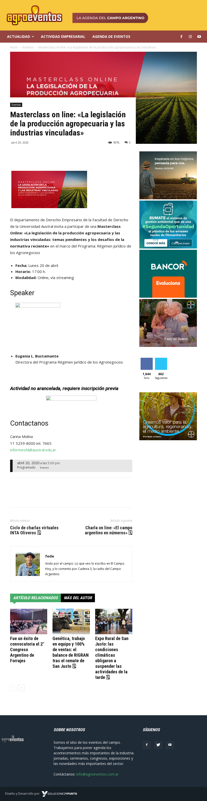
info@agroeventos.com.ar (97, 774)
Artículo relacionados (35, 597)
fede (49, 556)
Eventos (16, 104)
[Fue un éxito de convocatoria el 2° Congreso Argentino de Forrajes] (28, 621)
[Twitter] (158, 745)
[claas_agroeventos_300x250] (168, 198)
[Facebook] (147, 745)
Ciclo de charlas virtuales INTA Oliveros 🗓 (34, 530)
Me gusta (146, 361)
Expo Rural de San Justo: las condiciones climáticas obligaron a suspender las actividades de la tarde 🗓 (111, 658)
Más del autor (78, 597)
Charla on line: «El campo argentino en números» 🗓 (108, 530)
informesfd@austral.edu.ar (33, 449)
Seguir (161, 360)
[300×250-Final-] (168, 296)
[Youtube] (170, 745)
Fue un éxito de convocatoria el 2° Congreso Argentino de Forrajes (27, 649)
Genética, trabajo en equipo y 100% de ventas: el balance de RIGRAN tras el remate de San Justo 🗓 (71, 652)
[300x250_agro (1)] (168, 438)
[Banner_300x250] (168, 345)
